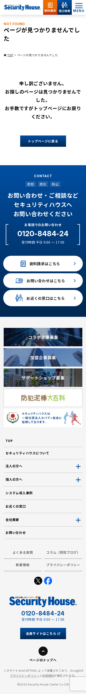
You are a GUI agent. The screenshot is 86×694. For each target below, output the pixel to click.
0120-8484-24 (42, 233)
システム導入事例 (19, 493)
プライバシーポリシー (63, 564)
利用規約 (48, 675)
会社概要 (12, 519)
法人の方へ (14, 466)
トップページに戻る (43, 141)
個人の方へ (14, 479)
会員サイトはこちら (41, 633)
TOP (10, 55)
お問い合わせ (16, 532)
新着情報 (22, 564)
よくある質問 (23, 552)
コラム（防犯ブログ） (63, 552)
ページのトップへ (42, 660)
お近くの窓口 (16, 506)
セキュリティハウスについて (27, 453)
